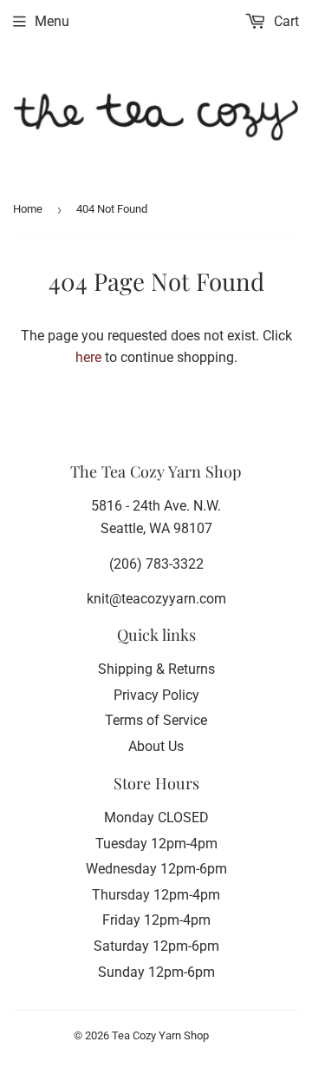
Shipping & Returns (156, 669)
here (88, 357)
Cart (284, 21)
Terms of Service (156, 720)
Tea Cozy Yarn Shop (160, 1035)
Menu (52, 21)
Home (27, 208)
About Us (156, 746)
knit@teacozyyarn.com (156, 598)
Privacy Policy (156, 695)
